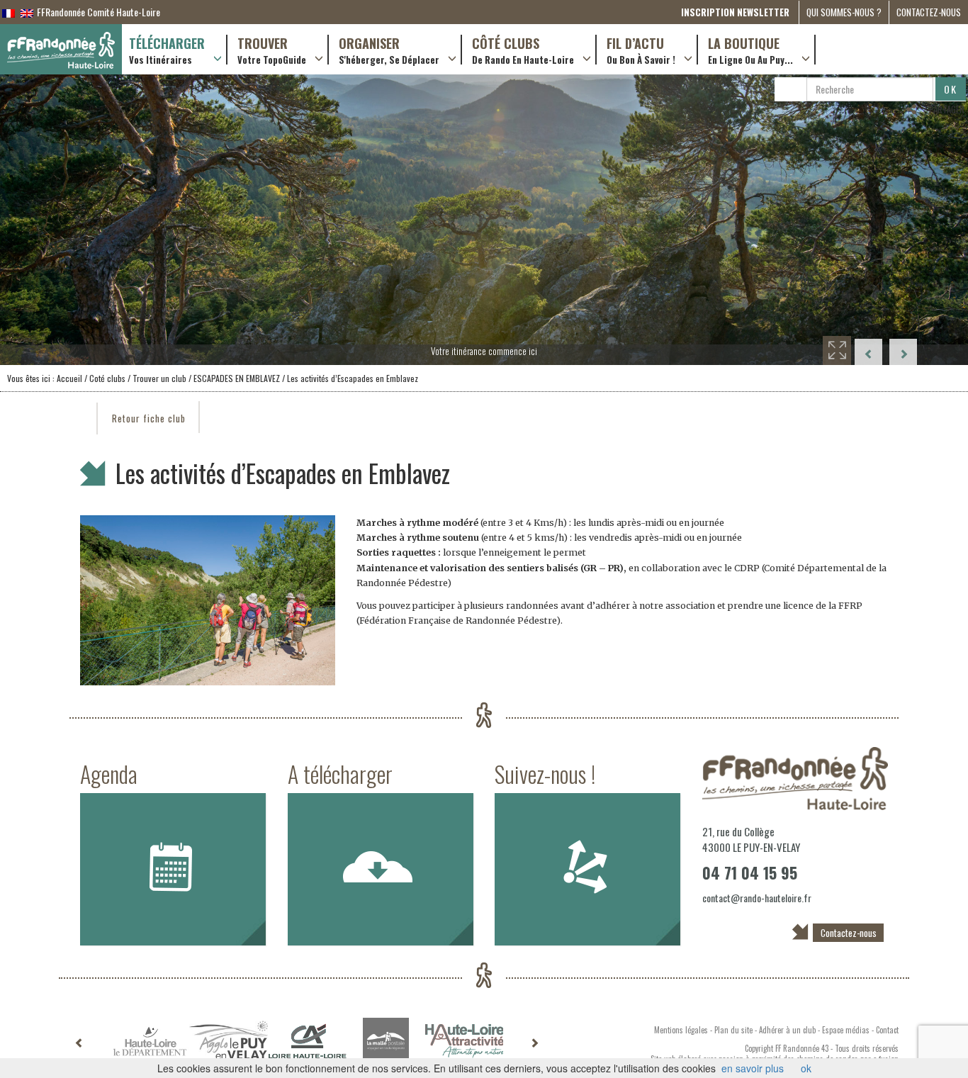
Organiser (389, 49)
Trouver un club (158, 378)
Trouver (271, 49)
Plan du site (733, 1029)
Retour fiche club (149, 418)
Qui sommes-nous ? (844, 12)
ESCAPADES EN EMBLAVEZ (236, 378)
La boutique (750, 49)
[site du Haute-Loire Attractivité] (464, 1041)
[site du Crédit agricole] (307, 1041)
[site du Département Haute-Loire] (150, 1041)
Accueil (69, 378)
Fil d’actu (641, 49)
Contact (887, 1029)
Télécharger (167, 49)
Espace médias (845, 1029)
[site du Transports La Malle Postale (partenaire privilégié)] (386, 1041)
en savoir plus (752, 1068)
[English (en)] (27, 11)
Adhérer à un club (787, 1029)
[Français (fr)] (8, 11)
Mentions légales (681, 1029)
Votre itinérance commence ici (484, 351)
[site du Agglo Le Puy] (228, 1041)
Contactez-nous (928, 12)
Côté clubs (523, 49)
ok (806, 1068)
